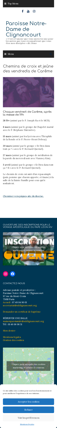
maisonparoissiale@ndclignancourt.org (23, 321)
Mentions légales (27, 424)
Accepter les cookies (28, 401)
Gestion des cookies (13, 340)
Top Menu (13, 3)
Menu (11, 54)
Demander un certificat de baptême (22, 311)
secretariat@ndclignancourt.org (20, 305)
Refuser (28, 409)
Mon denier (9, 330)
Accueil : (7, 302)
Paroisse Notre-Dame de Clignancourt (26, 29)
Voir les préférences (28, 417)
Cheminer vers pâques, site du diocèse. (23, 196)
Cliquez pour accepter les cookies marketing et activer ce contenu (28, 249)
